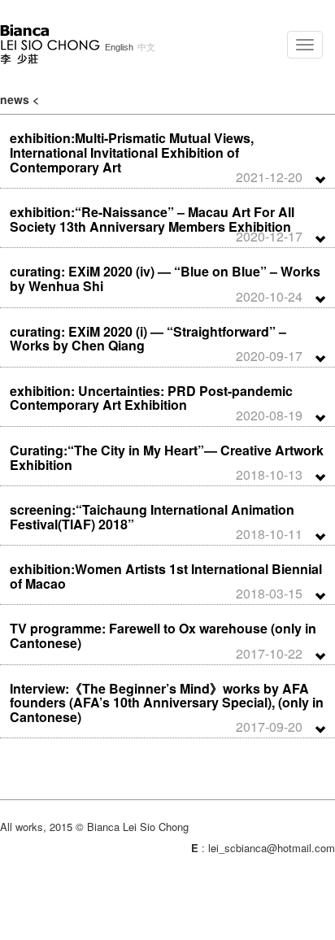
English (119, 47)
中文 (146, 47)
